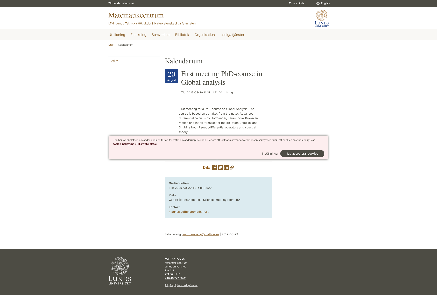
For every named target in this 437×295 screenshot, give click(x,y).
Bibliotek (182, 35)
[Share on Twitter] (220, 168)
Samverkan (161, 35)
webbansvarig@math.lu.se (200, 234)
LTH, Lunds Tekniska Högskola (129, 23)
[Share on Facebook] (214, 168)
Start (111, 44)
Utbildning (117, 35)
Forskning (138, 35)
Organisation (205, 35)
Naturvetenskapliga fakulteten (175, 23)
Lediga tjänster (232, 35)
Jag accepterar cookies (302, 153)
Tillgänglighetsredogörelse (181, 285)
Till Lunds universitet (121, 3)
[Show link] (232, 168)
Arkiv (114, 60)
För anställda (296, 3)
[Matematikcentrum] (322, 18)
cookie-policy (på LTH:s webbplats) (135, 144)
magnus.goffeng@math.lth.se (189, 211)
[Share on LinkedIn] (226, 168)
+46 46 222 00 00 (175, 278)
